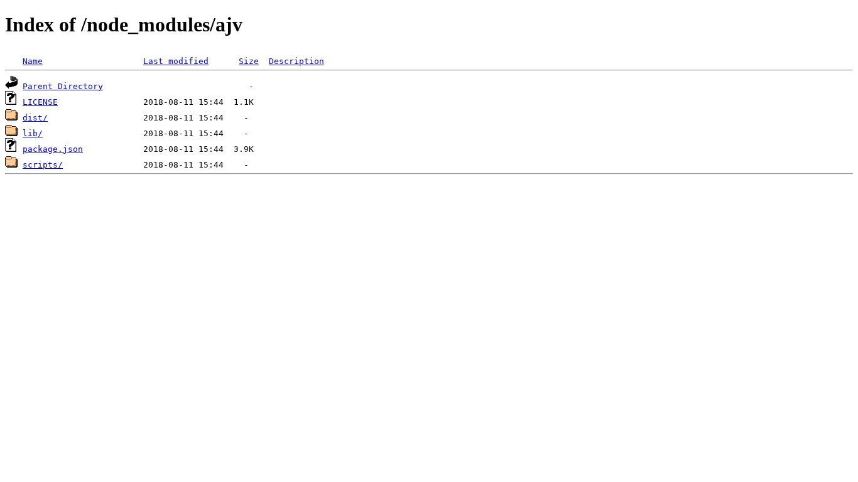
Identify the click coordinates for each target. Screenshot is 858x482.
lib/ (33, 133)
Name (33, 61)
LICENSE (40, 102)
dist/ (35, 117)
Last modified (176, 61)
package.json (53, 149)
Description (296, 61)
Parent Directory (63, 86)
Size (249, 61)
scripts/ (43, 164)
